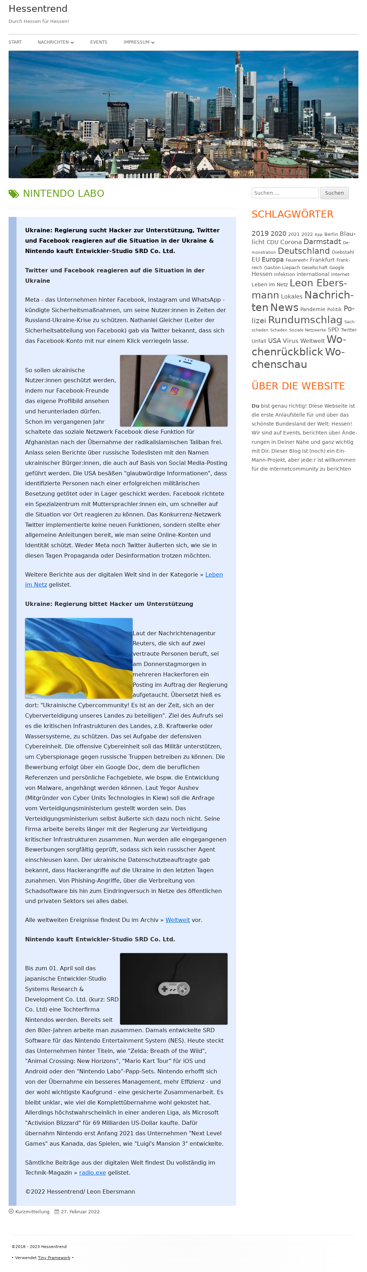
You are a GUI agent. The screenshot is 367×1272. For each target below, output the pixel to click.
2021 (294, 234)
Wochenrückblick (299, 345)
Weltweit (178, 920)
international (313, 274)
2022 (307, 234)
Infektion (284, 274)
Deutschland (304, 251)
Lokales (291, 296)
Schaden (278, 330)
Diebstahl (343, 252)
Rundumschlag (305, 320)
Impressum (136, 42)
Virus (291, 340)
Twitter (349, 329)
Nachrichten (53, 42)
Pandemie (312, 309)
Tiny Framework (54, 1258)
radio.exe (92, 1172)
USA (274, 340)
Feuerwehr (297, 260)
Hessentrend (38, 8)
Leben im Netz (270, 284)
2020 (278, 233)
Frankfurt (322, 260)
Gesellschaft (315, 267)
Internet (340, 274)
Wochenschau (298, 358)
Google (336, 267)
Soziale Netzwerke (307, 330)
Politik (334, 309)
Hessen (262, 274)
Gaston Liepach (282, 267)
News (284, 307)
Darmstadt (322, 242)
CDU (272, 242)
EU (256, 259)
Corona (291, 242)
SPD (333, 329)
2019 (260, 233)
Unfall (259, 341)
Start (15, 42)
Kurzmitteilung (32, 1211)
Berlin (331, 234)
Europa (273, 259)
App (319, 234)
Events (99, 42)
